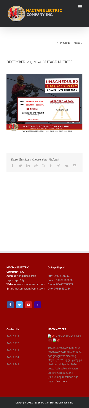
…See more (60, 381)
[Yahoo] (37, 304)
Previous (65, 43)
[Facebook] (10, 304)
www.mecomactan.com (31, 284)
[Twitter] (19, 304)
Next (77, 43)
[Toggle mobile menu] (80, 6)
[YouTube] (28, 304)
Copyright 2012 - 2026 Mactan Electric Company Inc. (44, 402)
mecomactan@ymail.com (29, 288)
